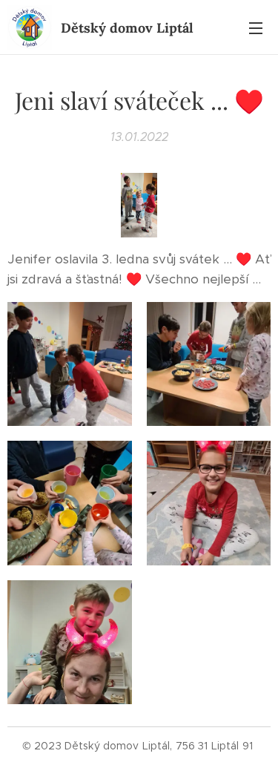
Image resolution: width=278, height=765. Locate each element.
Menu (256, 27)
